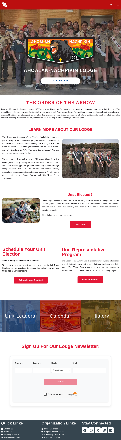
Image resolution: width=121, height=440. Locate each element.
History (101, 316)
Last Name (37, 363)
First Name (19, 363)
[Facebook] (85, 430)
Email (75, 363)
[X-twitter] (98, 430)
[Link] (104, 430)
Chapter (54, 363)
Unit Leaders (20, 316)
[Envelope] (111, 430)
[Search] (111, 4)
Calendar (60, 316)
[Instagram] (91, 430)
